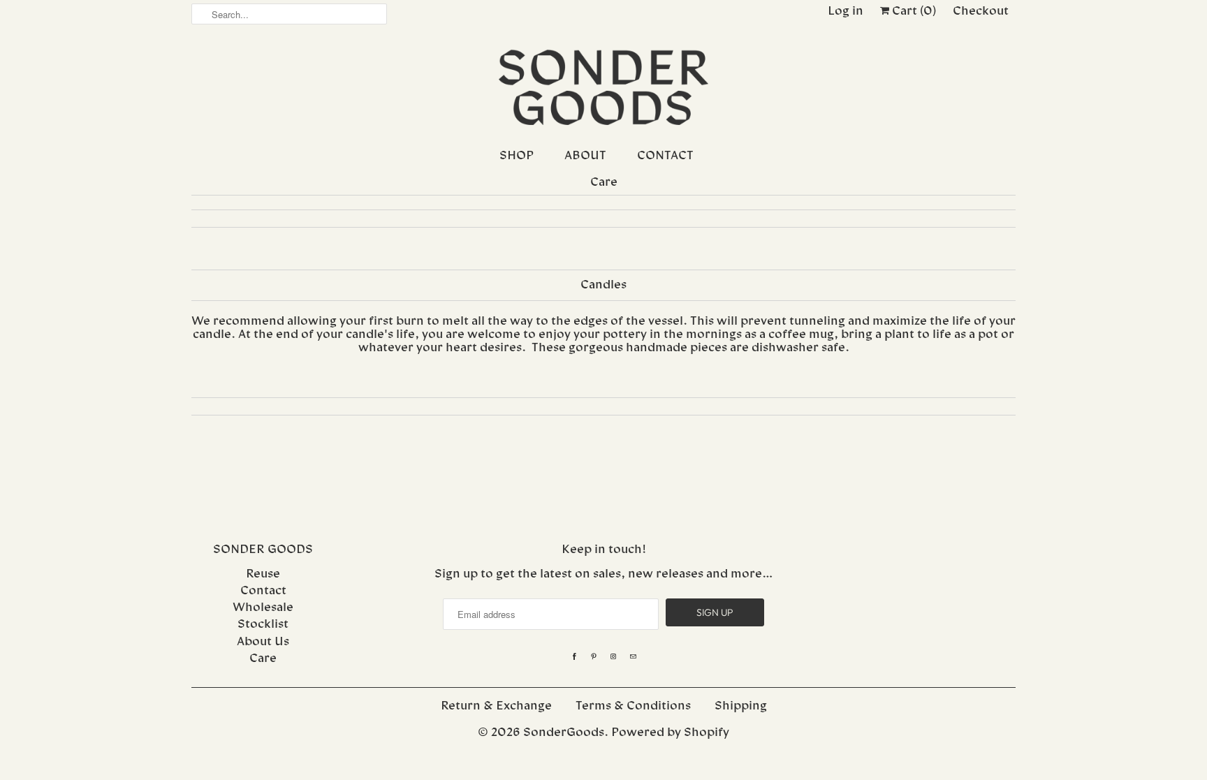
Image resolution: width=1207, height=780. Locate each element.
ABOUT (585, 156)
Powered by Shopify (670, 733)
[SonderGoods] (603, 88)
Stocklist (262, 625)
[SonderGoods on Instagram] (613, 656)
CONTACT (665, 156)
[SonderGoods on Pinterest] (593, 656)
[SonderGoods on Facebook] (574, 656)
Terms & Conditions (633, 706)
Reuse (263, 574)
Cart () (912, 11)
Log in (845, 11)
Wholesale (263, 608)
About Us (263, 642)
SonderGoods (563, 733)
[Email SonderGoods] (633, 656)
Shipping (741, 706)
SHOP (516, 156)
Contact (263, 591)
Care (263, 659)
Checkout (981, 11)
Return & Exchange (496, 706)
